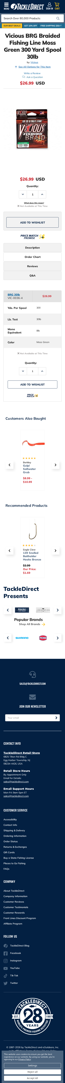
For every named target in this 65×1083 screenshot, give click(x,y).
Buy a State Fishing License (19, 857)
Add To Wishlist (32, 222)
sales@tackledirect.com (16, 781)
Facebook (15, 953)
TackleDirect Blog (19, 945)
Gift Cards (9, 852)
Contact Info (10, 824)
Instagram (16, 960)
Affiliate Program (13, 923)
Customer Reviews (14, 901)
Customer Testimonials (16, 907)
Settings (32, 1065)
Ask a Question (34, 77)
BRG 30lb (14, 294)
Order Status (11, 841)
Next (58, 610)
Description (32, 247)
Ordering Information (15, 835)
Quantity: (32, 186)
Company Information (15, 896)
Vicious (34, 62)
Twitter (14, 982)
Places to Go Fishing (15, 863)
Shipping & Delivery (14, 830)
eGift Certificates (30, 467)
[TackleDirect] (27, 6)
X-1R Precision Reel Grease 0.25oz (32, 556)
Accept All (32, 1078)
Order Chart (32, 257)
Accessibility (10, 819)
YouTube (15, 968)
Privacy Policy (24, 1059)
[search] (58, 18)
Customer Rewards (14, 912)
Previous (8, 610)
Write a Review (32, 73)
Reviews (32, 266)
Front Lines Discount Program (20, 918)
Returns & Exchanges (15, 846)
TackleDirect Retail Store (22, 753)
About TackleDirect (14, 890)
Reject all (33, 1071)
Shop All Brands (30, 624)
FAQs (6, 868)
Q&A (33, 275)
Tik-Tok (14, 975)
